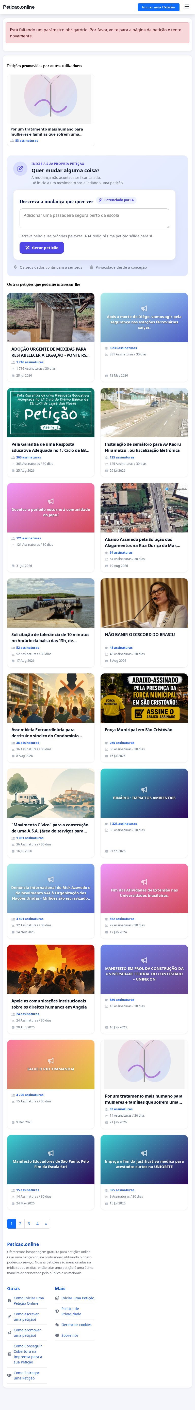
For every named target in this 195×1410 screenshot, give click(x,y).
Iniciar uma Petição (158, 7)
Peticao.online (19, 7)
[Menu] (187, 7)
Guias (13, 1288)
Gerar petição (45, 247)
